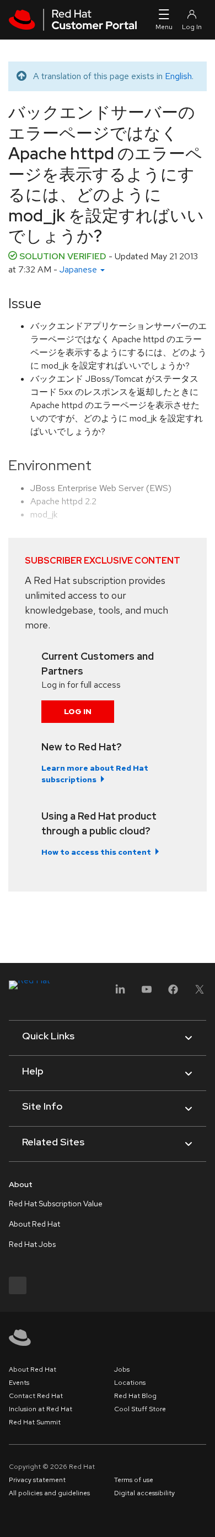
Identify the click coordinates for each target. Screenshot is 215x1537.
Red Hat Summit (35, 1422)
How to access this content (96, 852)
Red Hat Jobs (32, 1244)
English (178, 76)
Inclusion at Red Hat (40, 1409)
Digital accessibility (144, 1493)
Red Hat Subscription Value (56, 1204)
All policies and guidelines (49, 1493)
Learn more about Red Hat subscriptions (94, 773)
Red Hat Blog (135, 1395)
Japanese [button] (79, 269)
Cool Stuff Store (140, 1409)
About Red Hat (34, 1224)
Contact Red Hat (36, 1395)
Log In (78, 711)
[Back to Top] (203, 1517)
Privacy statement (37, 1479)
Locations (130, 1382)
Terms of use (133, 1479)
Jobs (122, 1369)
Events (19, 1382)
